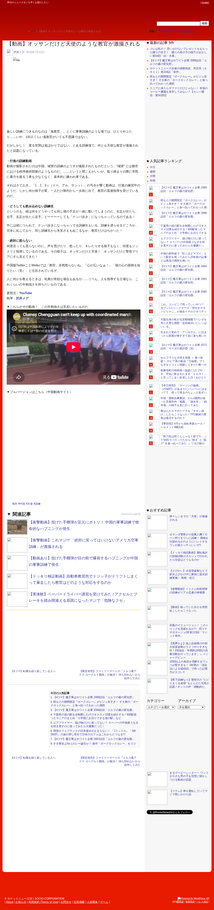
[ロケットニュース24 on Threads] (182, 2)
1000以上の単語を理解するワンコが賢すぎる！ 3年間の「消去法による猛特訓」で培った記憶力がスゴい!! (188, 667)
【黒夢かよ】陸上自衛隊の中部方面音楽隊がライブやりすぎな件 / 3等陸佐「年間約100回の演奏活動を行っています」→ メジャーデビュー (188, 650)
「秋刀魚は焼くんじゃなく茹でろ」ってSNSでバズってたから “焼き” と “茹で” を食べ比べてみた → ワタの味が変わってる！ (178, 442)
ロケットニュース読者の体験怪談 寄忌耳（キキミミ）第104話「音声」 (178, 70)
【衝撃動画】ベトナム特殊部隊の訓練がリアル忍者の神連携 (188, 590)
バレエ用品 (202, 901)
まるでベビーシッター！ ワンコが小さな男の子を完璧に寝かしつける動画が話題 (188, 776)
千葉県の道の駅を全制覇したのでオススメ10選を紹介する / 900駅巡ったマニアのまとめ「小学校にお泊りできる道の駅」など (93, 716)
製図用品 (190, 901)
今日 (152, 167)
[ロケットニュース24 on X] (174, 2)
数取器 (180, 901)
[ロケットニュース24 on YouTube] (194, 2)
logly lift (136, 514)
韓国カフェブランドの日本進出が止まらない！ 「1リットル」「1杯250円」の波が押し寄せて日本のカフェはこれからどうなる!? (93, 732)
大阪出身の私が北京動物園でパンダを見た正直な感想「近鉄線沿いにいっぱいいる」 (183, 323)
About (9, 902)
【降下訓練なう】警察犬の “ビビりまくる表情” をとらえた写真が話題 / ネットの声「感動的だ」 (189, 683)
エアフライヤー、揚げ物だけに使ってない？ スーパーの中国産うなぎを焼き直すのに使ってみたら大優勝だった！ (94, 724)
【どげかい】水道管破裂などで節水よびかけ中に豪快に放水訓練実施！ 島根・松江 (188, 574)
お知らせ (20, 902)
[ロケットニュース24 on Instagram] (186, 2)
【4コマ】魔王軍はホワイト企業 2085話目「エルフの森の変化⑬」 (183, 293)
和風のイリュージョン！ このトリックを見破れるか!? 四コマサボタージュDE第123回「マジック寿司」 (188, 630)
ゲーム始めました (185, 31)
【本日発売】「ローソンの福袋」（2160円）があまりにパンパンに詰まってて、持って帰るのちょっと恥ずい (183, 389)
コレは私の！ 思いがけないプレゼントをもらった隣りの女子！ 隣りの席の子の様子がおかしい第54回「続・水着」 (179, 52)
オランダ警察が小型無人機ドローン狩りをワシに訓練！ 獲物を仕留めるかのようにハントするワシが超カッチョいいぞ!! (188, 540)
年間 (152, 180)
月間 (152, 176)
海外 (14, 503)
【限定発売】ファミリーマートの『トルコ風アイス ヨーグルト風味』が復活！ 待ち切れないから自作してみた (109, 675)
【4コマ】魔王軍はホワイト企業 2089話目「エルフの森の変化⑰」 (94, 697)
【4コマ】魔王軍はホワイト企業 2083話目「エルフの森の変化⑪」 (183, 280)
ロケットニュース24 (49, 15)
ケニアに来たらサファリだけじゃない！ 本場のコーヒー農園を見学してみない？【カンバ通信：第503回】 (179, 92)
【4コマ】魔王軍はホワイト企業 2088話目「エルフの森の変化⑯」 (94, 710)
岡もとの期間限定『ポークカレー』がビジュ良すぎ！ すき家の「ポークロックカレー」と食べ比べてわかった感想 (94, 703)
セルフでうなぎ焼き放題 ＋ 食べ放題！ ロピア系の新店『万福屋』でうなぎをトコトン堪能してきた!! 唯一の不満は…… (177, 363)
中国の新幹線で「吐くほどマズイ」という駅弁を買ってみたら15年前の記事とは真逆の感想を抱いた (183, 257)
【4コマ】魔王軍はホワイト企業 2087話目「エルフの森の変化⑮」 (94, 739)
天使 (30, 503)
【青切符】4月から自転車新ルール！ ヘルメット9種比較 (182, 425)
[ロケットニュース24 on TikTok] (190, 2)
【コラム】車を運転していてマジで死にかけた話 (188, 792)
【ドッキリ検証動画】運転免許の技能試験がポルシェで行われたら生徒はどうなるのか (188, 556)
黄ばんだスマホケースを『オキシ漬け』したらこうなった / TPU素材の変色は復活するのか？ (183, 414)
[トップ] (25, 31)
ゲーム (104, 902)
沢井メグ (19, 52)
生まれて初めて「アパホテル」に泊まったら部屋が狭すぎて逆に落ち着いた (183, 334)
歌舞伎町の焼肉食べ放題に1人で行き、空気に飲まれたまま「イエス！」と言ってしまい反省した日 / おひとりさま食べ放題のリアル (178, 376)
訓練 (38, 503)
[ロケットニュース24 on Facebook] (178, 2)
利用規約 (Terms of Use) (43, 902)
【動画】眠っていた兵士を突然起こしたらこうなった (188, 608)
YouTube (25, 293)
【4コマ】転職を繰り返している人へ (33, 671)
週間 (152, 171)
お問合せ (66, 902)
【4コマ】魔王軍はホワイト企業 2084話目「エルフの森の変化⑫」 (183, 268)
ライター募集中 (165, 31)
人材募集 (92, 902)
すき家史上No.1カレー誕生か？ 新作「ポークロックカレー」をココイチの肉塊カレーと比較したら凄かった (93, 745)
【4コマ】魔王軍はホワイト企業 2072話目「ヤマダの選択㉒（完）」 (183, 346)
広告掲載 (79, 902)
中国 (22, 503)
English (205, 2)
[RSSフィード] (198, 2)
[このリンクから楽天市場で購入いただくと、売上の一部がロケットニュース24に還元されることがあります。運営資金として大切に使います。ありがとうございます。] (170, 2)
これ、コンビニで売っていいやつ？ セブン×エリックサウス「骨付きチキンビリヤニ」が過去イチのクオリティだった (178, 310)
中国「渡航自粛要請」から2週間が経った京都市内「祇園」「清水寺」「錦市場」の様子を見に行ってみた (183, 402)
